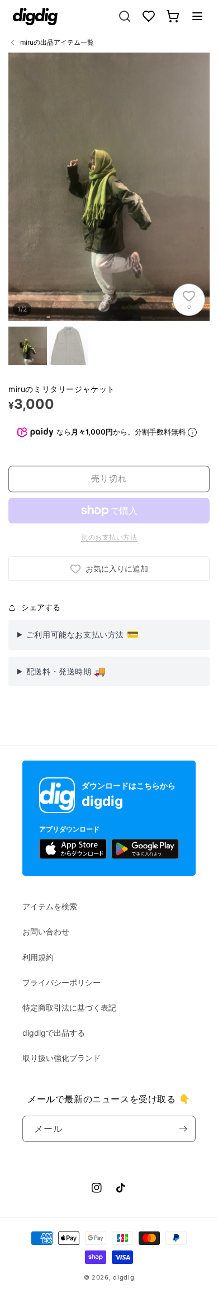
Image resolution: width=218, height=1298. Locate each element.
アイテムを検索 (49, 906)
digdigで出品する (53, 1032)
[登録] (182, 1129)
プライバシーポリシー (61, 982)
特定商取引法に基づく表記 (69, 1007)
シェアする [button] (40, 607)
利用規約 (38, 957)
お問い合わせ (45, 931)
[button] (197, 16)
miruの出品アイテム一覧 (57, 42)
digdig (123, 1277)
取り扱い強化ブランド (61, 1058)
